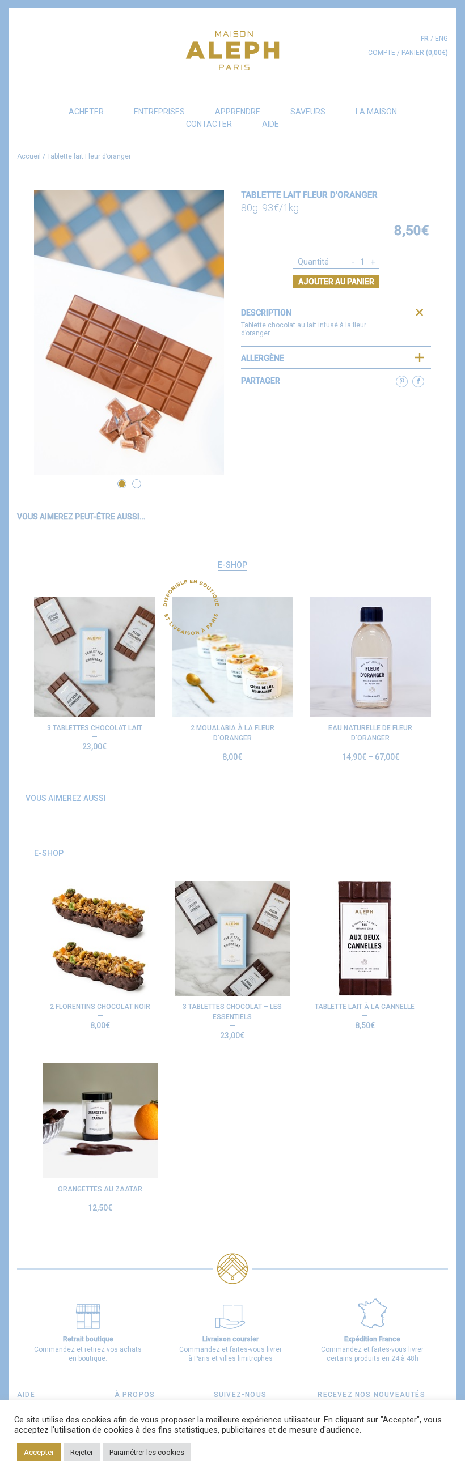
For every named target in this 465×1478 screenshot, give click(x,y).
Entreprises (159, 111)
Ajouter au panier (336, 281)
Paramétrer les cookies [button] (146, 1452)
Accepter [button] (39, 1452)
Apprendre (237, 111)
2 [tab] (136, 483)
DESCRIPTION (266, 312)
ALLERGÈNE (262, 358)
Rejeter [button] (81, 1452)
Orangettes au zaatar (100, 1189)
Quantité (313, 261)
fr (425, 38)
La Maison (376, 111)
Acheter (86, 111)
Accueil (29, 156)
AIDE (270, 124)
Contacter (209, 124)
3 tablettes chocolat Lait (94, 728)
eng (441, 38)
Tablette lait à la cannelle (365, 1007)
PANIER (424, 53)
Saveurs (307, 111)
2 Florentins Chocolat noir (100, 1007)
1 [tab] (121, 483)
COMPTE (381, 53)
